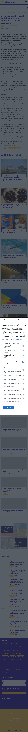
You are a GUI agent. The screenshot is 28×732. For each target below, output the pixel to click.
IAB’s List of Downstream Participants (15, 339)
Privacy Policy (21, 412)
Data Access (14, 412)
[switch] (23, 346)
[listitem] (14, 343)
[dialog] (14, 366)
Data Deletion (6, 412)
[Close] (25, 320)
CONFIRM (8, 407)
